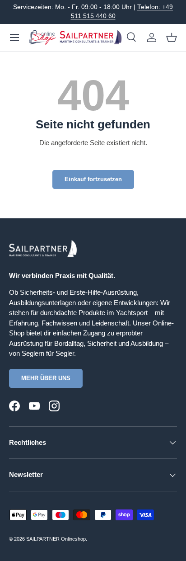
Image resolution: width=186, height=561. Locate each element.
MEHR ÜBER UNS (45, 378)
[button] (171, 37)
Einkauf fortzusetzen (93, 179)
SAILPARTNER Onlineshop (56, 539)
